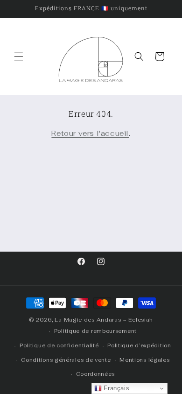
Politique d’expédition (139, 345)
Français (115, 388)
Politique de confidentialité (59, 345)
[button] (18, 56)
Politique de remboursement (95, 331)
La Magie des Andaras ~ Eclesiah (104, 320)
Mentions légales (144, 360)
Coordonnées (95, 374)
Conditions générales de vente (66, 360)
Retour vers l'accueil (90, 133)
